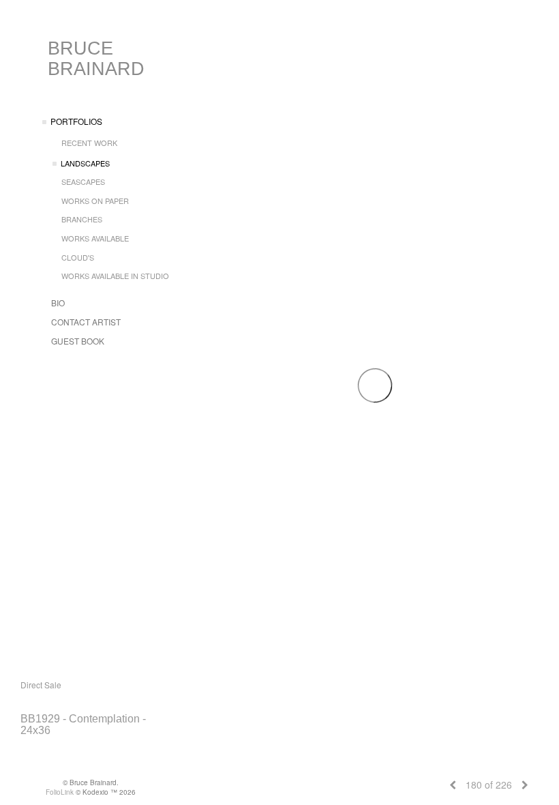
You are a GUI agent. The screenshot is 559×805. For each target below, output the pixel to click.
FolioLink (60, 792)
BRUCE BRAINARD (96, 58)
